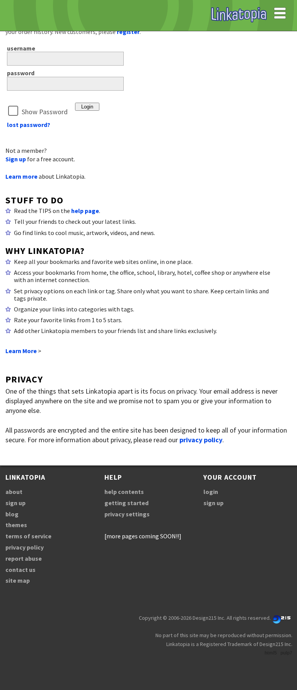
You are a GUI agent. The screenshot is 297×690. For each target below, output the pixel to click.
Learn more (21, 176)
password (20, 73)
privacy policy (200, 439)
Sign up (15, 159)
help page (85, 211)
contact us (20, 569)
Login (87, 107)
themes (16, 525)
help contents (124, 492)
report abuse (23, 558)
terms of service (28, 536)
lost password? (28, 125)
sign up (15, 503)
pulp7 (286, 653)
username (21, 48)
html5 (271, 653)
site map (17, 580)
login (210, 492)
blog (12, 514)
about (13, 492)
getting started (126, 503)
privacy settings (127, 514)
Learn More (21, 351)
